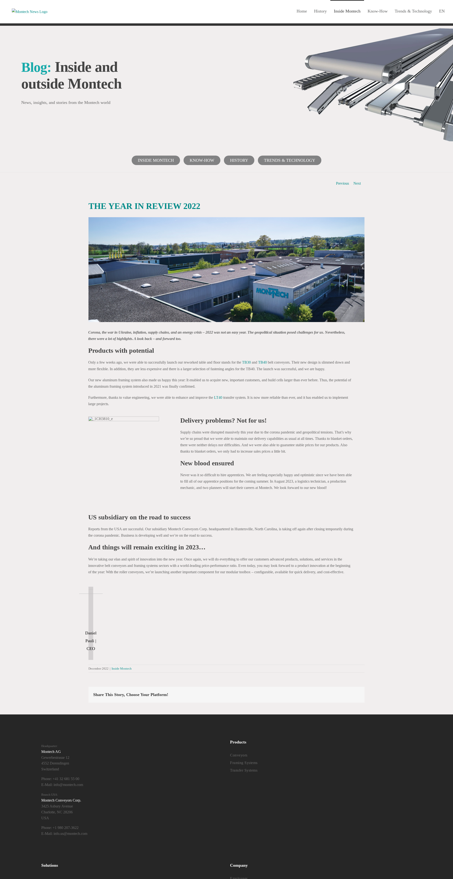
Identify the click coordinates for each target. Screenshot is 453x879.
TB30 (247, 362)
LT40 (218, 397)
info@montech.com (68, 785)
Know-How (202, 160)
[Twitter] (123, 852)
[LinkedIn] (141, 852)
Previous (342, 183)
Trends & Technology (289, 160)
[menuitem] (442, 10)
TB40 (263, 362)
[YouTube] (132, 852)
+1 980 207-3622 (66, 828)
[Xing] (150, 852)
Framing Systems (244, 763)
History (239, 160)
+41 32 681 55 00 (66, 779)
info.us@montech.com (70, 834)
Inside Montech (156, 160)
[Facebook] (114, 852)
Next (357, 183)
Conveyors (238, 755)
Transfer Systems (243, 770)
